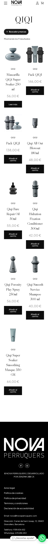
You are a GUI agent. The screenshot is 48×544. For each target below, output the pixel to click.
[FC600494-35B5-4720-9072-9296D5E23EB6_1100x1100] (35, 123)
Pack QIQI (35, 74)
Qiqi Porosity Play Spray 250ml (13, 289)
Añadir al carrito (35, 90)
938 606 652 (19, 529)
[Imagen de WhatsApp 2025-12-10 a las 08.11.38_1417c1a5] (13, 123)
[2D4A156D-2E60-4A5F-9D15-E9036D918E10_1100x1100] (13, 335)
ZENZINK (23, 476)
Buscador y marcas (17, 32)
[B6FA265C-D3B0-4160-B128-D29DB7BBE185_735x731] (13, 54)
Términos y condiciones (16, 503)
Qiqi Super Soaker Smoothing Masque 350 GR (13, 365)
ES (29, 476)
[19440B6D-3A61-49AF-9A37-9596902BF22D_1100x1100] (13, 189)
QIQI (13, 69)
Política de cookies (13, 493)
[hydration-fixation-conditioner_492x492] (35, 189)
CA (32, 476)
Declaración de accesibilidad (19, 508)
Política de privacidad (15, 498)
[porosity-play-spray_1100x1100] (13, 264)
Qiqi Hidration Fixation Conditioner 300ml (35, 219)
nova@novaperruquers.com (23, 515)
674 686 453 (21, 533)
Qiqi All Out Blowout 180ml (35, 148)
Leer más (13, 104)
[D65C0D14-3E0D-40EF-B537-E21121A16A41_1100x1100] (35, 264)
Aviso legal (9, 487)
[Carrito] (42, 3)
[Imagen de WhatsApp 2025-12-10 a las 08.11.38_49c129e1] (35, 54)
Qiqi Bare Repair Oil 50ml (13, 214)
